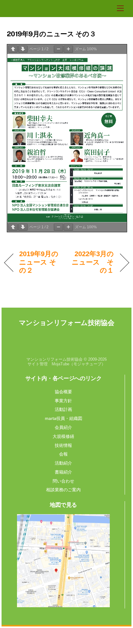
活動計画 (63, 409)
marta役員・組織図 (63, 418)
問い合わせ (63, 481)
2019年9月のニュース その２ (39, 262)
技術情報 (63, 445)
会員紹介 (63, 427)
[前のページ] (13, 49)
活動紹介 (63, 463)
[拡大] (68, 49)
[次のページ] (23, 49)
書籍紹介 (63, 472)
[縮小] (58, 49)
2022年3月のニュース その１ (92, 262)
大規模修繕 (63, 436)
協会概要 (63, 391)
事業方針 (63, 400)
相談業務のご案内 (63, 489)
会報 (63, 454)
